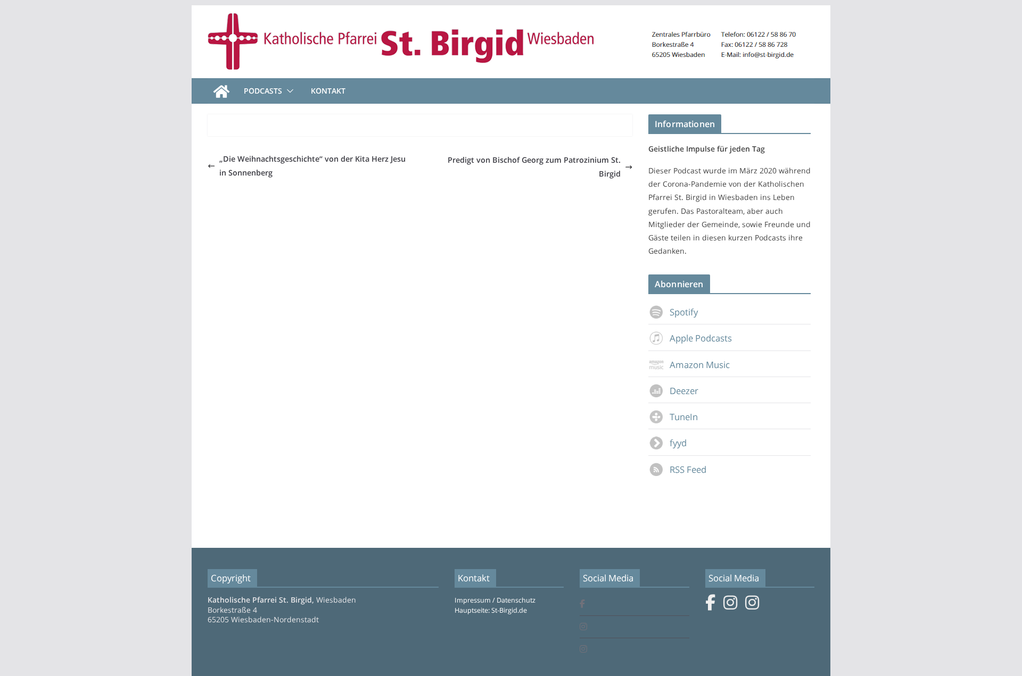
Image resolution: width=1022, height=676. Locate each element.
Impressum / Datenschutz (495, 600)
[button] (288, 91)
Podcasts (263, 91)
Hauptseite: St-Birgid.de (491, 610)
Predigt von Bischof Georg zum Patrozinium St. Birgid (534, 167)
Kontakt (328, 91)
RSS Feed (688, 469)
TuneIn (684, 417)
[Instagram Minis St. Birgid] (583, 649)
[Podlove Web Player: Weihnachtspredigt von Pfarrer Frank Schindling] (420, 129)
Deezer (684, 391)
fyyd (678, 443)
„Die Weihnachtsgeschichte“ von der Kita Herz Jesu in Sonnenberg (312, 166)
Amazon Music (700, 364)
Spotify (684, 312)
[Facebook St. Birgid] (582, 604)
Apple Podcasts (701, 338)
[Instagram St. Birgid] (583, 627)
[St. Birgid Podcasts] (511, 13)
